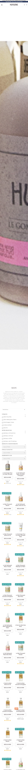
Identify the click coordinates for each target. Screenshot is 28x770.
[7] (21, 484)
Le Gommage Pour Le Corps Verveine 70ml (20, 535)
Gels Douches (7, 416)
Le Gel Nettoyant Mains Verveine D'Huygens (20, 474)
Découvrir (7, 477)
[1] (4, 483)
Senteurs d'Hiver (8, 435)
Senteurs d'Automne (9, 433)
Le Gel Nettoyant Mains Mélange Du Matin (7, 626)
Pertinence (14, 409)
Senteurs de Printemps (10, 441)
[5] (10, 483)
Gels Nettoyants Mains (10, 419)
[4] (8, 483)
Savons (6, 427)
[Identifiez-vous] (24, 4)
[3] (7, 483)
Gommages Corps (9, 422)
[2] (6, 483)
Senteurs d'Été (8, 438)
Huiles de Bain (8, 425)
